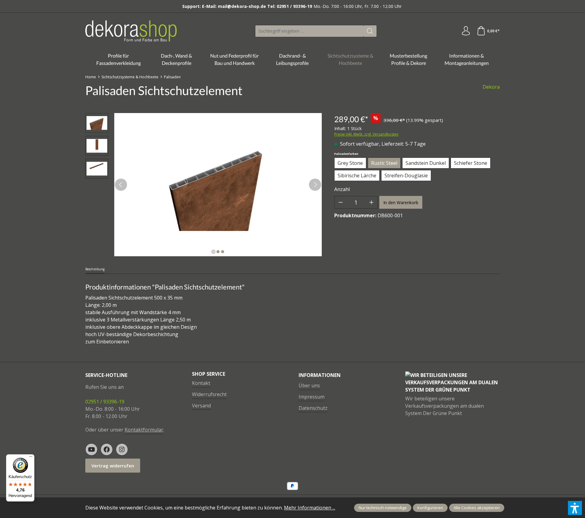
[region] (203, 184)
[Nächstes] (315, 185)
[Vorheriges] (121, 185)
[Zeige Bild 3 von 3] (222, 251)
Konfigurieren (430, 507)
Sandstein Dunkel (426, 163)
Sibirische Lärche (357, 175)
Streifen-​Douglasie (406, 175)
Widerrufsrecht (209, 394)
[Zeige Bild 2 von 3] (217, 251)
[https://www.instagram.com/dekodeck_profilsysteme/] (122, 449)
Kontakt (201, 383)
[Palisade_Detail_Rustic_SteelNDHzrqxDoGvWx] (218, 184)
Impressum (311, 396)
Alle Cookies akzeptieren (477, 507)
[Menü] (30, 458)
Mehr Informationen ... (309, 507)
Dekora (491, 86)
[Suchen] (370, 31)
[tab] (95, 269)
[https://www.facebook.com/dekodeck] (107, 449)
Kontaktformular (144, 429)
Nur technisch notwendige (383, 507)
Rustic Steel (384, 163)
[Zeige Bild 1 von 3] (213, 251)
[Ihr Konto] (465, 31)
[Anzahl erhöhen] (371, 202)
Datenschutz (313, 408)
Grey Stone (350, 163)
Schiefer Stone (470, 163)
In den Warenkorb (400, 202)
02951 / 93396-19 (104, 401)
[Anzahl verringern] (341, 202)
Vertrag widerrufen (112, 466)
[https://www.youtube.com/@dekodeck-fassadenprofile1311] (91, 449)
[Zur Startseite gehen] (131, 30)
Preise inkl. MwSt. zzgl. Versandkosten (366, 134)
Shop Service (208, 373)
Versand (201, 405)
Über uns (309, 385)
